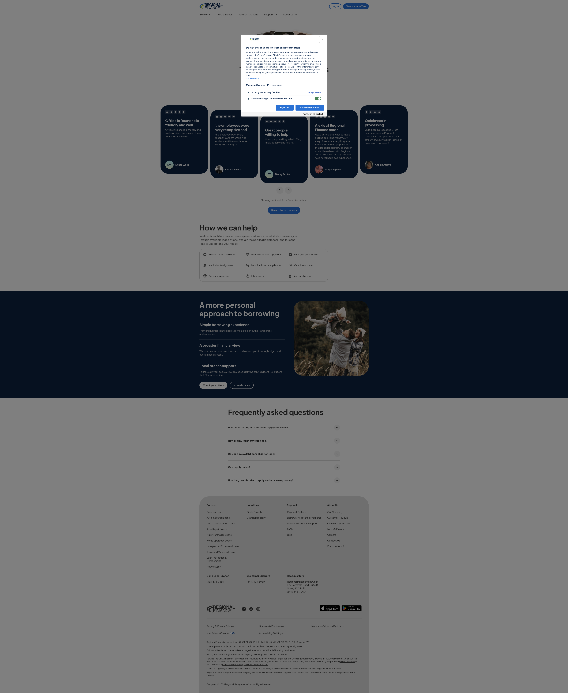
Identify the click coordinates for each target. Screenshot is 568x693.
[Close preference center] (323, 39)
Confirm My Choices (309, 107)
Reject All (284, 107)
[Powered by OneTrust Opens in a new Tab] (314, 114)
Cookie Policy (252, 78)
